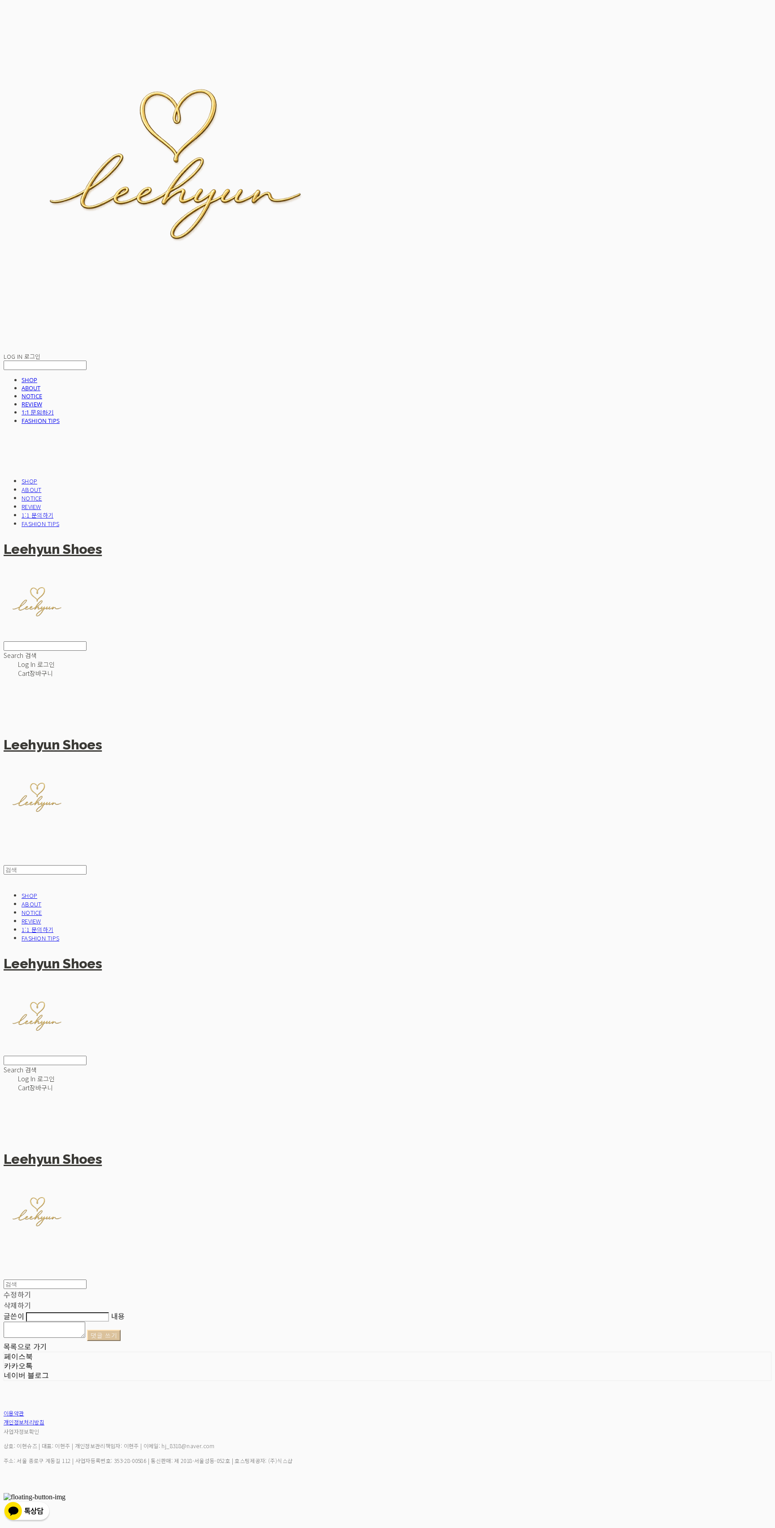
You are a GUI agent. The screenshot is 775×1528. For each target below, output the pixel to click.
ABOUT (31, 388)
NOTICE (32, 396)
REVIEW (32, 404)
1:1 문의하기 (38, 412)
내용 (118, 1315)
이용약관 (14, 1413)
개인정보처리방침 (24, 1422)
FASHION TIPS (41, 421)
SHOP (29, 380)
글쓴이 (14, 1315)
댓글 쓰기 (104, 1335)
